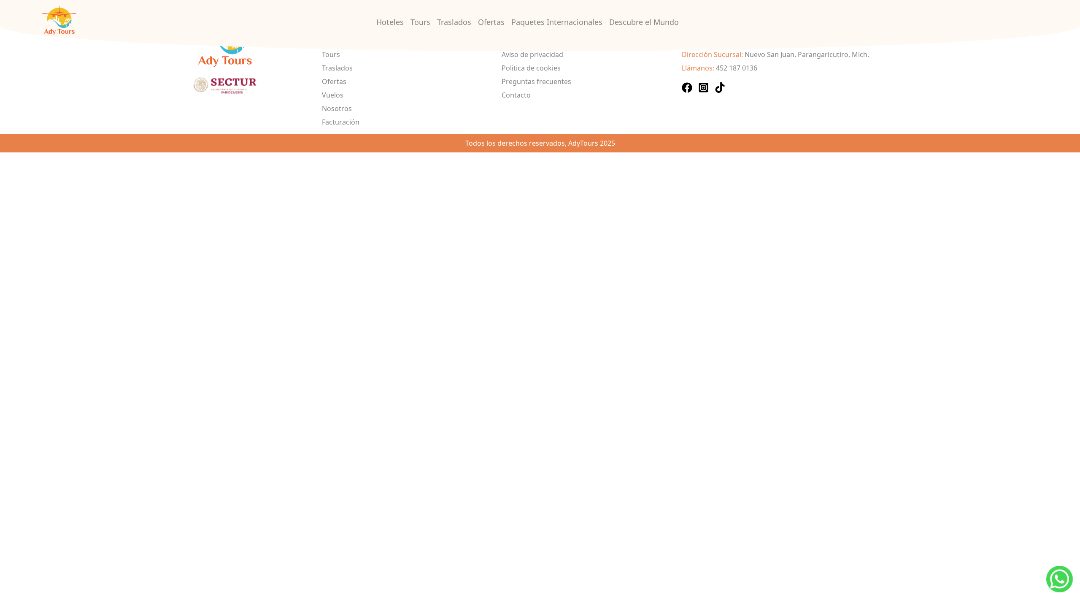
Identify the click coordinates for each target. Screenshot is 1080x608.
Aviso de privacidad (532, 54)
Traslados (454, 22)
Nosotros (337, 108)
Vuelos (332, 95)
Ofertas (491, 22)
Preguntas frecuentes (536, 81)
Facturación (340, 122)
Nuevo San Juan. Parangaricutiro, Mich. (807, 54)
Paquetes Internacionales (556, 22)
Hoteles (390, 22)
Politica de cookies (531, 68)
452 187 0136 (736, 68)
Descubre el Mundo (644, 22)
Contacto (516, 95)
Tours (420, 22)
